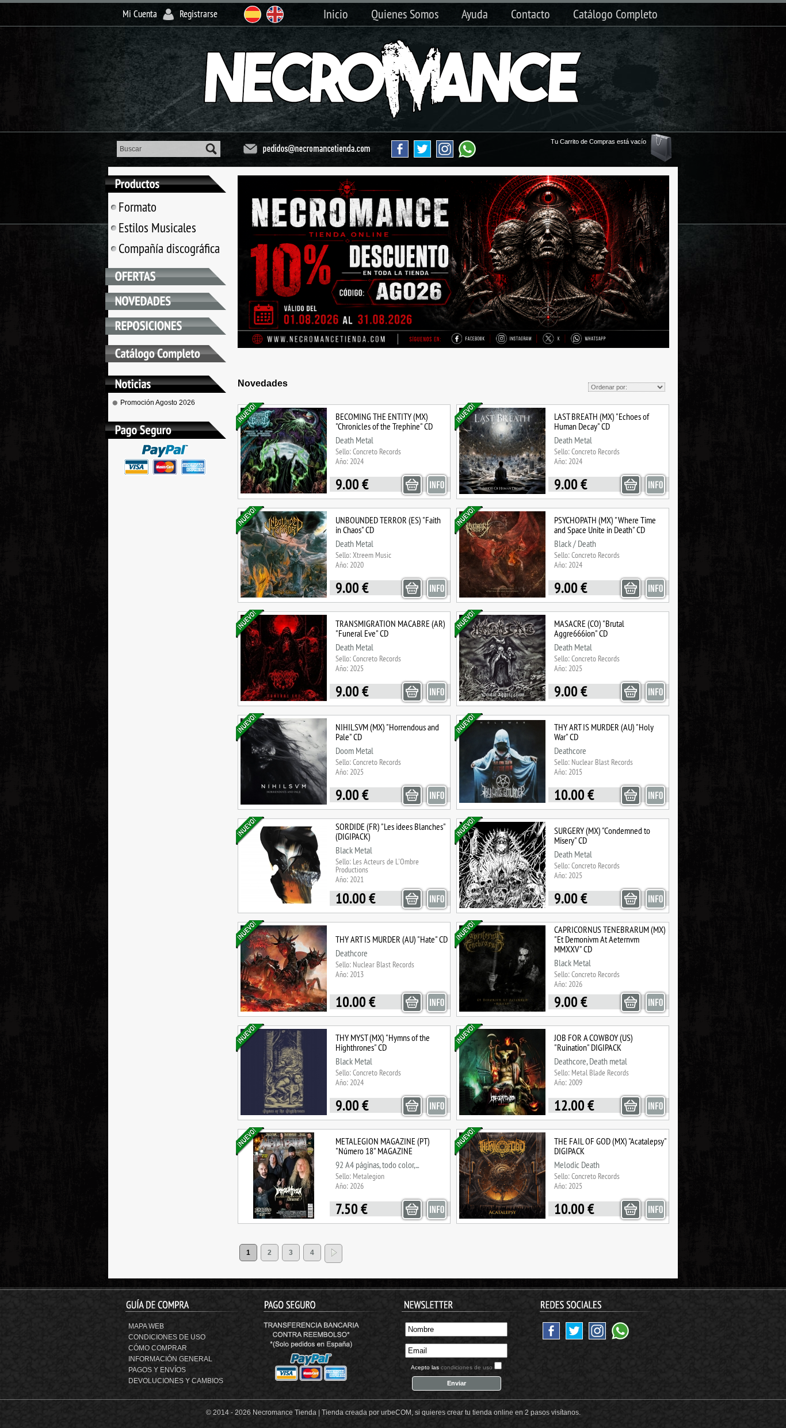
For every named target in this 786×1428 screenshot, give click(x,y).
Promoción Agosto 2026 (157, 403)
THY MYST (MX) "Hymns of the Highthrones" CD (382, 1042)
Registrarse (199, 13)
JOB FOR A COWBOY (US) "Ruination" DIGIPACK (593, 1042)
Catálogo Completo (615, 14)
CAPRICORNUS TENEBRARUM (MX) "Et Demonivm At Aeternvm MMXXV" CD (610, 939)
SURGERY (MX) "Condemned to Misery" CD (602, 835)
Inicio (335, 14)
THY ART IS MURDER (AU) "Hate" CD (391, 939)
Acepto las (452, 1367)
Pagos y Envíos (157, 1370)
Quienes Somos (404, 14)
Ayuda (474, 14)
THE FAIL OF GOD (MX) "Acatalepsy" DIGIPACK (610, 1146)
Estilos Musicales (157, 227)
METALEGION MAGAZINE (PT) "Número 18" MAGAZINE (382, 1146)
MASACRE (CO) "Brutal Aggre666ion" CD (589, 628)
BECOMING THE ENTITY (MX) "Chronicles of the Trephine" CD (384, 421)
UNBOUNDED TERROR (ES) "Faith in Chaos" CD (388, 524)
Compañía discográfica (169, 248)
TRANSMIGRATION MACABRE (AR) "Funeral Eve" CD (390, 628)
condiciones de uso (467, 1367)
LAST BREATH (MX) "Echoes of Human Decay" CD (601, 421)
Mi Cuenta (140, 13)
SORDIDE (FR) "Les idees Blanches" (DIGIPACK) (390, 831)
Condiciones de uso (166, 1337)
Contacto (530, 14)
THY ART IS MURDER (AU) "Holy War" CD (604, 731)
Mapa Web (146, 1326)
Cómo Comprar (157, 1348)
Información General (170, 1359)
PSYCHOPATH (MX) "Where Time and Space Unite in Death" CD (605, 524)
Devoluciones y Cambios (175, 1381)
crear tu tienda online (480, 1412)
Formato (138, 206)
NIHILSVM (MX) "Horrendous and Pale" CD (387, 731)
